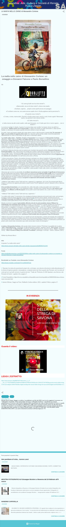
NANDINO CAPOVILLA (9, 501)
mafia (11, 396)
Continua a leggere (58, 472)
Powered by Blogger (34, 523)
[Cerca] (64, 3)
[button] (64, 11)
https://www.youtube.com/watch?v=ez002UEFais (16, 263)
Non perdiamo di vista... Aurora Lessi (15, 459)
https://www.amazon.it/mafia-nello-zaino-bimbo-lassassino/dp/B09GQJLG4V (24, 246)
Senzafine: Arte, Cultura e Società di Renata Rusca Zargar (33, 4)
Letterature (5, 396)
